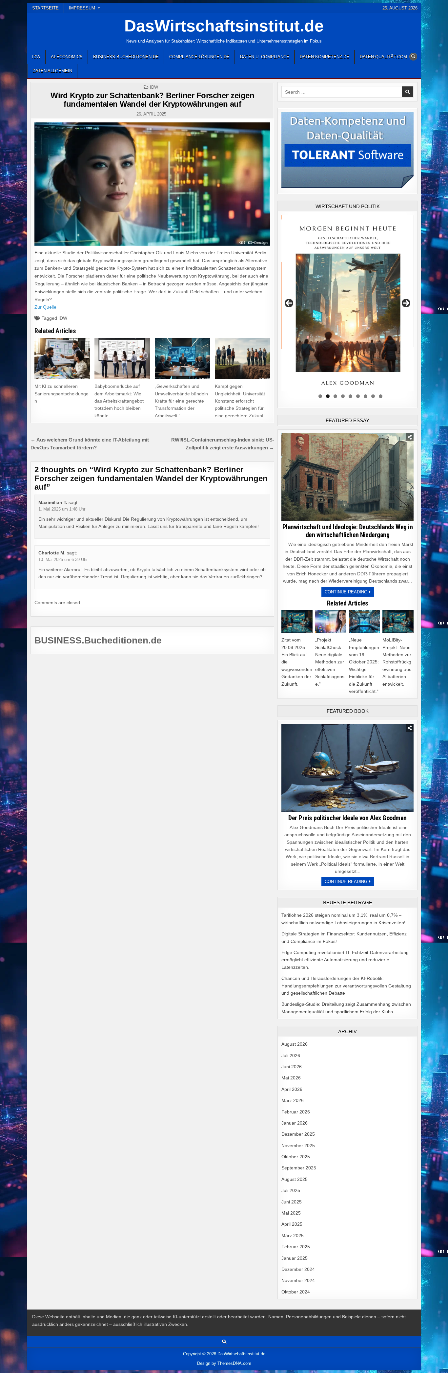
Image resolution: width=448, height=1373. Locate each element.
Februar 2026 (295, 1111)
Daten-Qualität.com (383, 56)
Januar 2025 (294, 1258)
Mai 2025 (291, 1213)
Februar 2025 (295, 1246)
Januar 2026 (294, 1123)
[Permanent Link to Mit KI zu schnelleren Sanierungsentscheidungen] (62, 359)
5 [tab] (350, 396)
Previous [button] (289, 303)
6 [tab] (358, 396)
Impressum (82, 8)
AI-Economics (67, 56)
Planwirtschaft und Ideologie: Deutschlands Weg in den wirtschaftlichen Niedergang (347, 531)
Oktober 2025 (295, 1156)
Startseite (45, 8)
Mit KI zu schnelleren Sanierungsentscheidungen (61, 394)
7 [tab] (365, 396)
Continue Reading (349, 593)
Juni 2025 (291, 1201)
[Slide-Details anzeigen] (347, 303)
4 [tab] (343, 396)
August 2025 (294, 1179)
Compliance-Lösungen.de (199, 56)
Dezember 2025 (298, 1134)
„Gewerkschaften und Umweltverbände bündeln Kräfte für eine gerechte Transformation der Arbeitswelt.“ (181, 401)
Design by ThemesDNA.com (224, 1363)
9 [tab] (380, 396)
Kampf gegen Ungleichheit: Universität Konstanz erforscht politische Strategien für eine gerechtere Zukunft (240, 401)
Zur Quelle (45, 307)
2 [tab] (328, 396)
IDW (36, 56)
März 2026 (292, 1100)
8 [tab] (373, 396)
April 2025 (291, 1224)
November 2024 (298, 1280)
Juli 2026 (290, 1055)
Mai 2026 (291, 1077)
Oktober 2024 (295, 1291)
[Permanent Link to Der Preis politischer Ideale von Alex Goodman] (347, 768)
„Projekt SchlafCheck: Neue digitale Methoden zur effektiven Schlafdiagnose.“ (329, 661)
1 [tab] (320, 396)
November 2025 (298, 1145)
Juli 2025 (290, 1190)
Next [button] (406, 303)
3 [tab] (335, 396)
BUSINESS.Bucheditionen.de (126, 56)
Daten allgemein (52, 70)
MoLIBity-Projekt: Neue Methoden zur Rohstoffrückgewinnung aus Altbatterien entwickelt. (396, 661)
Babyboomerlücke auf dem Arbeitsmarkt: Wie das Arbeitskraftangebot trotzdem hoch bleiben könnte (119, 401)
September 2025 (298, 1167)
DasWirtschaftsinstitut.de (224, 26)
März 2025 (292, 1235)
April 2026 (291, 1089)
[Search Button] (413, 57)
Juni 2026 (291, 1066)
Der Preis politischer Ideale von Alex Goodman (347, 818)
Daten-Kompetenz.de (324, 56)
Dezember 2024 (298, 1269)
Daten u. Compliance (264, 56)
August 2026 (294, 1044)
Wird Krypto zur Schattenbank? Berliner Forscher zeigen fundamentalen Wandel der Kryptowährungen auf (152, 99)
